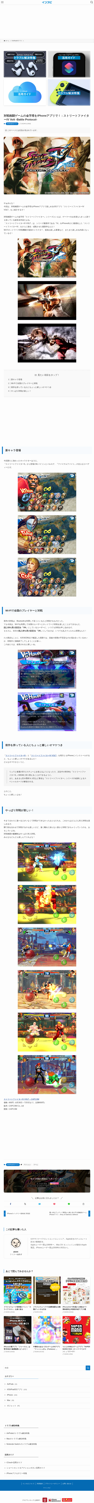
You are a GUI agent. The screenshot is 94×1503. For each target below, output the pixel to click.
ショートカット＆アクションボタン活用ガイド (26, 1468)
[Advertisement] (47, 22)
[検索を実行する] (88, 1367)
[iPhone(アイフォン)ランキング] (54, 1500)
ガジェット (13, 1406)
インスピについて (29, 1483)
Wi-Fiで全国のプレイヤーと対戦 (24, 383)
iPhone (12, 1395)
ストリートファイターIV (16, 755)
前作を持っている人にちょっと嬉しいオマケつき (31, 387)
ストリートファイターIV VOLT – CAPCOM (21, 1099)
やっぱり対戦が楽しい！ (21, 391)
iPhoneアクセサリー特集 (17, 1473)
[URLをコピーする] (83, 1204)
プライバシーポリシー (52, 1483)
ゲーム (36, 1164)
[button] (10, 1204)
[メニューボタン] (2, 2)
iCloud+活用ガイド (14, 1462)
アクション (27, 1164)
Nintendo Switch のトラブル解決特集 (22, 1444)
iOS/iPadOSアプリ (12, 123)
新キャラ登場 (16, 379)
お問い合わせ (66, 1483)
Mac (10, 1400)
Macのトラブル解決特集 (16, 1439)
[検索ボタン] (91, 2)
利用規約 (40, 1483)
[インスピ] (47, 2)
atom (15, 1252)
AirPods (12, 1384)
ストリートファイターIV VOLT (43, 755)
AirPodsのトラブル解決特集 (18, 1433)
